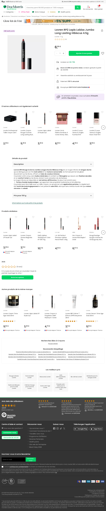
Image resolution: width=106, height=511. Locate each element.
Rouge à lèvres (53, 343)
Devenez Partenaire (36, 439)
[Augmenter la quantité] (63, 53)
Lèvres (29, 16)
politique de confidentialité (19, 467)
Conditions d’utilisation (97, 492)
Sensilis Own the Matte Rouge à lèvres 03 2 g (82, 354)
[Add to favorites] (102, 53)
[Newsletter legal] (3, 467)
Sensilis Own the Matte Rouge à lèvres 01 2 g (22, 354)
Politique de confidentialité (96, 490)
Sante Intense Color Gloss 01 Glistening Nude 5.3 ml (72, 359)
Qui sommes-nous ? (36, 428)
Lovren (57, 37)
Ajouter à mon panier (84, 53)
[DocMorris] (13, 7)
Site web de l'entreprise (37, 444)
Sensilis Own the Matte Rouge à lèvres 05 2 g (22, 357)
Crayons (43, 16)
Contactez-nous (9, 433)
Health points (34, 442)
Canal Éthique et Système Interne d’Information (89, 497)
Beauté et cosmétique (18, 16)
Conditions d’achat (98, 493)
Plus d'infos (71, 98)
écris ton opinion (17, 277)
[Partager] (102, 30)
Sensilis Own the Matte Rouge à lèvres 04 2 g (82, 357)
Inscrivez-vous (30, 459)
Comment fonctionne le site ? (40, 431)
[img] (26, 54)
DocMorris (7, 16)
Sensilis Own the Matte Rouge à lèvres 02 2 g (52, 354)
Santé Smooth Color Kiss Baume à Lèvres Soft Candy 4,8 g (35, 359)
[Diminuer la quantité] (56, 53)
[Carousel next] (103, 127)
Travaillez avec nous (36, 434)
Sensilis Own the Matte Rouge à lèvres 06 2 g (52, 357)
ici (56, 472)
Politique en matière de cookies (94, 495)
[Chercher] (78, 7)
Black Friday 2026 (35, 447)
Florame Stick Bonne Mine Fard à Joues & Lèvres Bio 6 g (33, 352)
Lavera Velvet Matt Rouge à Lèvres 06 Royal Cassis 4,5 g (70, 352)
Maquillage (35, 16)
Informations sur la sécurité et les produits (27, 203)
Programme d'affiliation (38, 436)
